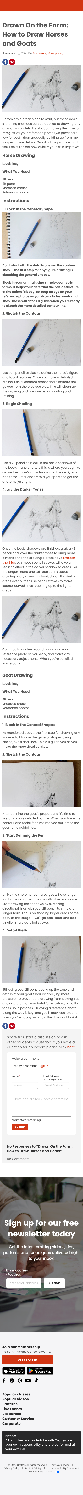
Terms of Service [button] (60, 1465)
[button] (5, 62)
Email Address (53, 1078)
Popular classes (16, 1394)
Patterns (10, 1404)
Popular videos (15, 1399)
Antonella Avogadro (48, 53)
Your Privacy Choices (41, 1471)
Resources (11, 1414)
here (71, 1047)
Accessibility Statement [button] (65, 1468)
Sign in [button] (43, 1066)
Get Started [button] (27, 1360)
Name (16, 1076)
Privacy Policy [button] (11, 1468)
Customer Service (18, 1418)
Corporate (11, 1423)
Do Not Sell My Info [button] (35, 1468)
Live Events (12, 1409)
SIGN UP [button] (54, 1283)
